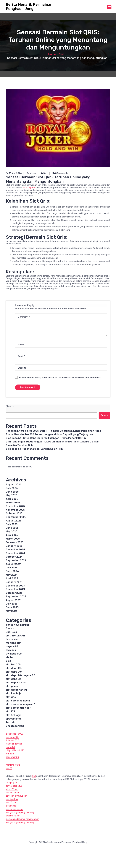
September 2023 (16, 596)
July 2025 (12, 524)
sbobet (10, 657)
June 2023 (12, 607)
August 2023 (13, 600)
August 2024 (13, 564)
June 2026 (12, 491)
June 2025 (12, 527)
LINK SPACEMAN (15, 635)
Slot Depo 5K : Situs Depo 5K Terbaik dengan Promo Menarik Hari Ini (46, 438)
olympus (11, 650)
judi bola (10, 753)
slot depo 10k (14, 668)
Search (11, 406)
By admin (31, 173)
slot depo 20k (14, 671)
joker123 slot (12, 789)
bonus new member (17, 624)
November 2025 (15, 509)
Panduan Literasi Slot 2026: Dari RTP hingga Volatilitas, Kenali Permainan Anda (53, 430)
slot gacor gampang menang (20, 812)
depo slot (10, 747)
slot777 (10, 711)
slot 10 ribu (11, 802)
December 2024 (15, 549)
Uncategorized (15, 725)
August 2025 (13, 520)
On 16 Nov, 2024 (14, 173)
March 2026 (13, 502)
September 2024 (16, 560)
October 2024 (14, 556)
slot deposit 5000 (16, 682)
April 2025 (12, 535)
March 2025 (13, 538)
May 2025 (11, 531)
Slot (61, 54)
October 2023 (14, 592)
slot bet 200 (13, 664)
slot (34, 776)
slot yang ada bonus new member (22, 819)
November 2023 (15, 589)
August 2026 (13, 484)
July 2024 (12, 567)
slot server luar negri (18, 707)
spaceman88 (14, 718)
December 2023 (15, 585)
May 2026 (11, 495)
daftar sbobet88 (14, 786)
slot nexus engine (14, 809)
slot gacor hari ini (16, 689)
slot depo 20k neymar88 (20, 675)
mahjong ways (13, 765)
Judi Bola (11, 632)
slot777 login (13, 715)
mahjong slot (13, 642)
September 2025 (16, 517)
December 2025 (15, 506)
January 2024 (14, 582)
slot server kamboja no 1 (20, 704)
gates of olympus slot (16, 796)
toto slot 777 (12, 740)
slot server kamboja (18, 700)
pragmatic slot (13, 815)
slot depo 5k (29, 187)
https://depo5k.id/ (15, 750)
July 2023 (12, 603)
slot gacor (12, 686)
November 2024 (15, 553)
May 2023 (11, 611)
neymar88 (12, 646)
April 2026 (12, 499)
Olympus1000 (14, 653)
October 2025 (14, 513)
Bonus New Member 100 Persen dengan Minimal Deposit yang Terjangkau (49, 434)
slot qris (11, 697)
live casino (12, 639)
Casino (10, 628)
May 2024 (11, 574)
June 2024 (12, 571)
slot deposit (12, 806)
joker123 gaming (14, 744)
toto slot (11, 722)
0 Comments (61, 173)
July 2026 (12, 488)
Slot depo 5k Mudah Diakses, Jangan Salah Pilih (34, 448)
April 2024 (12, 578)
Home (52, 54)
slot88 (9, 768)
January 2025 (14, 545)
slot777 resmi (12, 792)
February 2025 (14, 542)
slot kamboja (13, 693)
